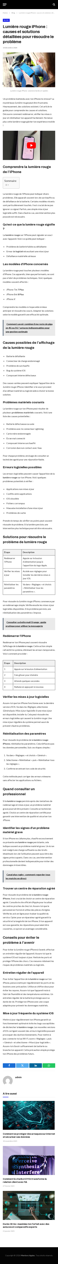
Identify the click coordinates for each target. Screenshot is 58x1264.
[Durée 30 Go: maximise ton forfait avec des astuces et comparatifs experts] (29, 1205)
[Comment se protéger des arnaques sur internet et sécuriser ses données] (29, 1115)
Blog (6, 20)
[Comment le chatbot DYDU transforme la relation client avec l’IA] (29, 1160)
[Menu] (4, 4)
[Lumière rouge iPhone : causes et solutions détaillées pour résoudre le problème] (29, 86)
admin (18, 1077)
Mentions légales (28, 1255)
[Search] (53, 4)
